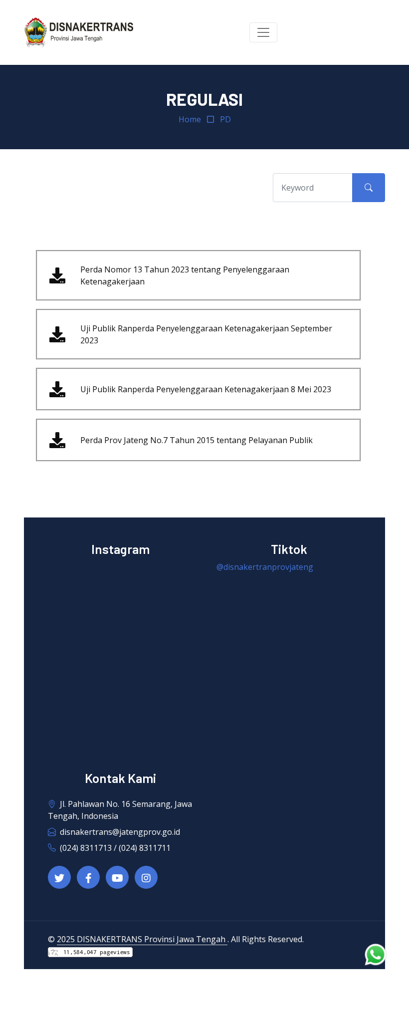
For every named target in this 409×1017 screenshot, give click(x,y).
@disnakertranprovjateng (264, 566)
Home (190, 119)
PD (225, 119)
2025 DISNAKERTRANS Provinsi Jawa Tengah (142, 939)
